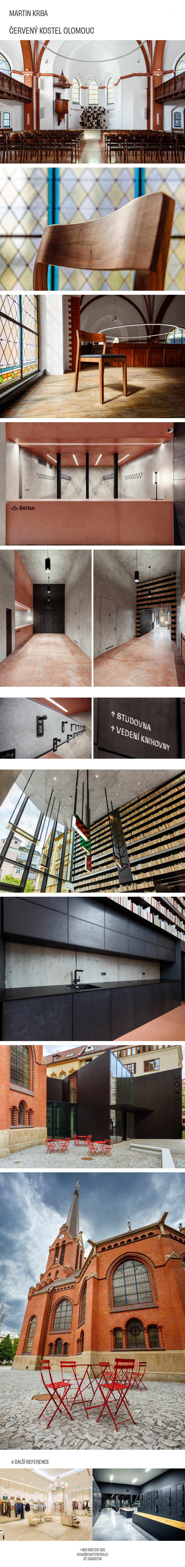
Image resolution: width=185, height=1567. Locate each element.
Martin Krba (28, 12)
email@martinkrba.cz (92, 1553)
